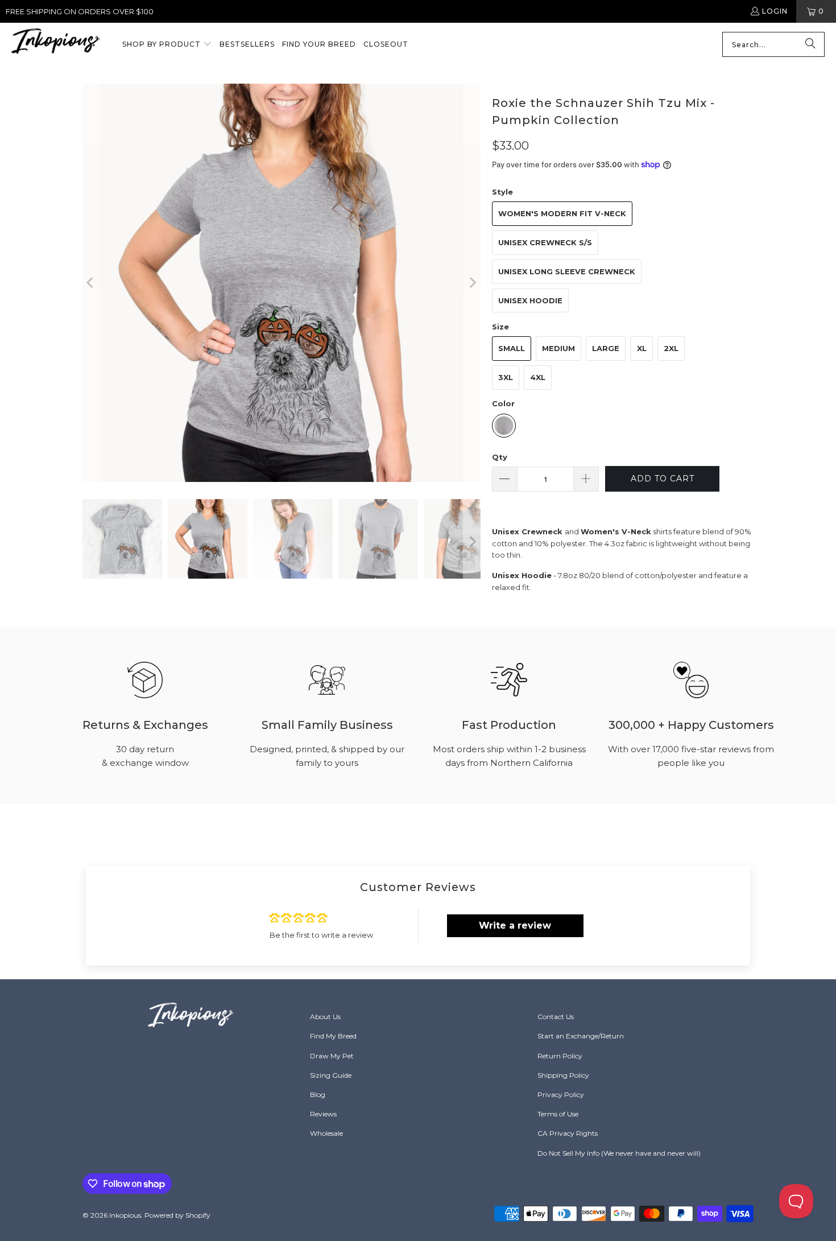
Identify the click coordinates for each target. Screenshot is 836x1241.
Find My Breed (333, 1036)
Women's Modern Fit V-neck (562, 213)
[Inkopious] (55, 44)
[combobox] (773, 44)
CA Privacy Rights (567, 1133)
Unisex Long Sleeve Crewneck (566, 271)
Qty (499, 456)
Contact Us (555, 1016)
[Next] (472, 283)
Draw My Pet (332, 1056)
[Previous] (91, 283)
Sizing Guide (330, 1075)
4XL (537, 377)
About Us (325, 1016)
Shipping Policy (563, 1075)
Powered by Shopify (177, 1215)
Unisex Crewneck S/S (545, 242)
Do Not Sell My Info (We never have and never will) (619, 1153)
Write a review (515, 925)
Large (605, 348)
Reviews (323, 1114)
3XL (505, 377)
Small (511, 348)
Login (775, 11)
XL (642, 348)
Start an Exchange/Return (580, 1036)
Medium (558, 348)
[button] (167, 45)
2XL (671, 348)
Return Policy (559, 1056)
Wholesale (326, 1133)
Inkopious (125, 1215)
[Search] (810, 44)
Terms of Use (557, 1114)
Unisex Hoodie (530, 300)
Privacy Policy (560, 1094)
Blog (317, 1094)
